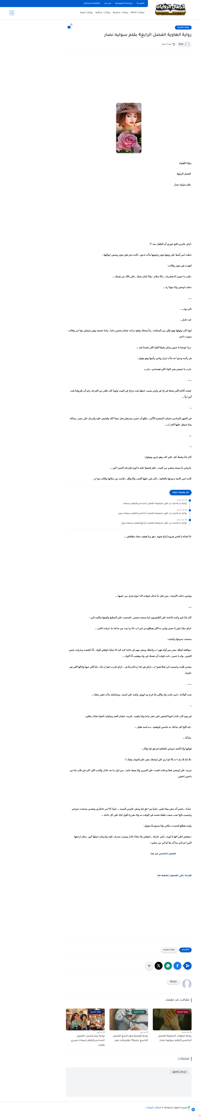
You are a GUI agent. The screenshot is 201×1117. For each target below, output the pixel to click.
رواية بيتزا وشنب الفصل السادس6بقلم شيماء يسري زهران (88, 1041)
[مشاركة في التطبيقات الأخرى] (149, 966)
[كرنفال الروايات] (170, 9)
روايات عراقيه (102, 12)
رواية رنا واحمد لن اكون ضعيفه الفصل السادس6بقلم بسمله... (154, 503)
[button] (177, 966)
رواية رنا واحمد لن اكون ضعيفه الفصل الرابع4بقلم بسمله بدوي (154, 523)
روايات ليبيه (86, 12)
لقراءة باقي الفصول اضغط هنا (174, 876)
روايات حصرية (120, 12)
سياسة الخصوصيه (124, 3)
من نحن (107, 3)
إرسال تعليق (179, 1072)
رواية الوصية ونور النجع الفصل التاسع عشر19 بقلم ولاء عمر (130, 1038)
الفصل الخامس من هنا (163, 854)
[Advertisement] (129, 82)
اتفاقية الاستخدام (92, 3)
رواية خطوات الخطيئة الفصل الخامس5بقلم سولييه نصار (175, 1038)
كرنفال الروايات (153, 1108)
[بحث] (11, 12)
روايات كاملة (137, 12)
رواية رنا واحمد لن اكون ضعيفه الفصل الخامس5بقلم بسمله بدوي (152, 513)
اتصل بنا (140, 3)
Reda (181, 44)
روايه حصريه (183, 27)
